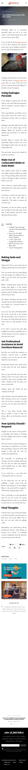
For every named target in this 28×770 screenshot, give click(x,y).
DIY (3, 11)
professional (5, 558)
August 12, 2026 (16, 721)
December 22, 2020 (12, 20)
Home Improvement (9, 11)
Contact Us (7, 764)
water (16, 558)
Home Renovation (8, 585)
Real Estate (6, 566)
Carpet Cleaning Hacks (16, 248)
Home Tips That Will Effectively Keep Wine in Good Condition (16, 236)
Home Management (17, 715)
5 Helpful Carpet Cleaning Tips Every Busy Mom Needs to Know (17, 229)
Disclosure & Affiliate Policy (8, 760)
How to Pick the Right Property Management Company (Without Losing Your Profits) (14, 718)
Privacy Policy (22, 760)
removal (11, 558)
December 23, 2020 (13, 592)
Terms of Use (7, 762)
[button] (10, 723)
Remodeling (6, 583)
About (14, 762)
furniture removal (21, 42)
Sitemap (21, 762)
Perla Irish (4, 20)
